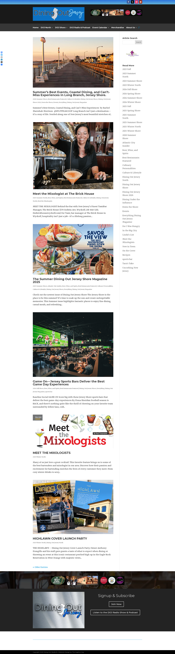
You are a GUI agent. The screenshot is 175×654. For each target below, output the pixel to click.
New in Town (128, 246)
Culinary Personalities (105, 286)
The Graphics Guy (78, 652)
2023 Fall (126, 69)
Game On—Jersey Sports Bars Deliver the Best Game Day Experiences (69, 383)
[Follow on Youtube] (140, 2)
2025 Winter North (131, 126)
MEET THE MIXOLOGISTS (51, 453)
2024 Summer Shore (132, 98)
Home (36, 28)
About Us (130, 28)
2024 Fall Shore (38, 388)
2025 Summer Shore (40, 286)
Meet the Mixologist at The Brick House (63, 193)
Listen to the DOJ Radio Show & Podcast (115, 612)
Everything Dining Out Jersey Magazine (73, 102)
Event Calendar (99, 28)
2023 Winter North (39, 457)
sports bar (48, 392)
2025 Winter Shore (131, 131)
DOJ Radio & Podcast (80, 28)
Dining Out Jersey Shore (89, 99)
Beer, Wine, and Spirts (55, 198)
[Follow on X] (132, 2)
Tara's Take (128, 263)
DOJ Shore (60, 28)
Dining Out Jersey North (54, 543)
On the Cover (128, 250)
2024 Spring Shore (131, 93)
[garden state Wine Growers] (132, 60)
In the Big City (129, 230)
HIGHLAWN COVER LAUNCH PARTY (60, 538)
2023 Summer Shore (132, 81)
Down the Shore (47, 102)
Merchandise (117, 28)
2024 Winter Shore (131, 102)
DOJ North (46, 28)
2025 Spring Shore (131, 110)
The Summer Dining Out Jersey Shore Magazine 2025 (70, 280)
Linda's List (128, 235)
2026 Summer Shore (40, 99)
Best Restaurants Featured (57, 99)
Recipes (126, 255)
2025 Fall (126, 106)
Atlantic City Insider (55, 286)
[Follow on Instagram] (136, 2)
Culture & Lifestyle (73, 99)
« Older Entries (40, 567)
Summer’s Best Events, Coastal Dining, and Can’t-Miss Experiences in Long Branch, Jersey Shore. (71, 93)
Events (55, 102)
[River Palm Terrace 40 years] (116, 15)
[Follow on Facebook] (128, 2)
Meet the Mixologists (45, 201)
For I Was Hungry (131, 226)
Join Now (116, 604)
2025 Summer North (40, 198)
